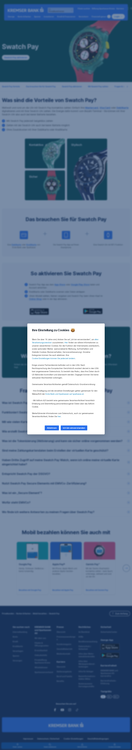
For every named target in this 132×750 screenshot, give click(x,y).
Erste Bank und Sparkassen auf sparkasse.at (65, 394)
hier (59, 416)
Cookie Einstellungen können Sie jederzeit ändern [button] (53, 358)
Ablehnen (52, 428)
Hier (66, 342)
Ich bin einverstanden (74, 428)
